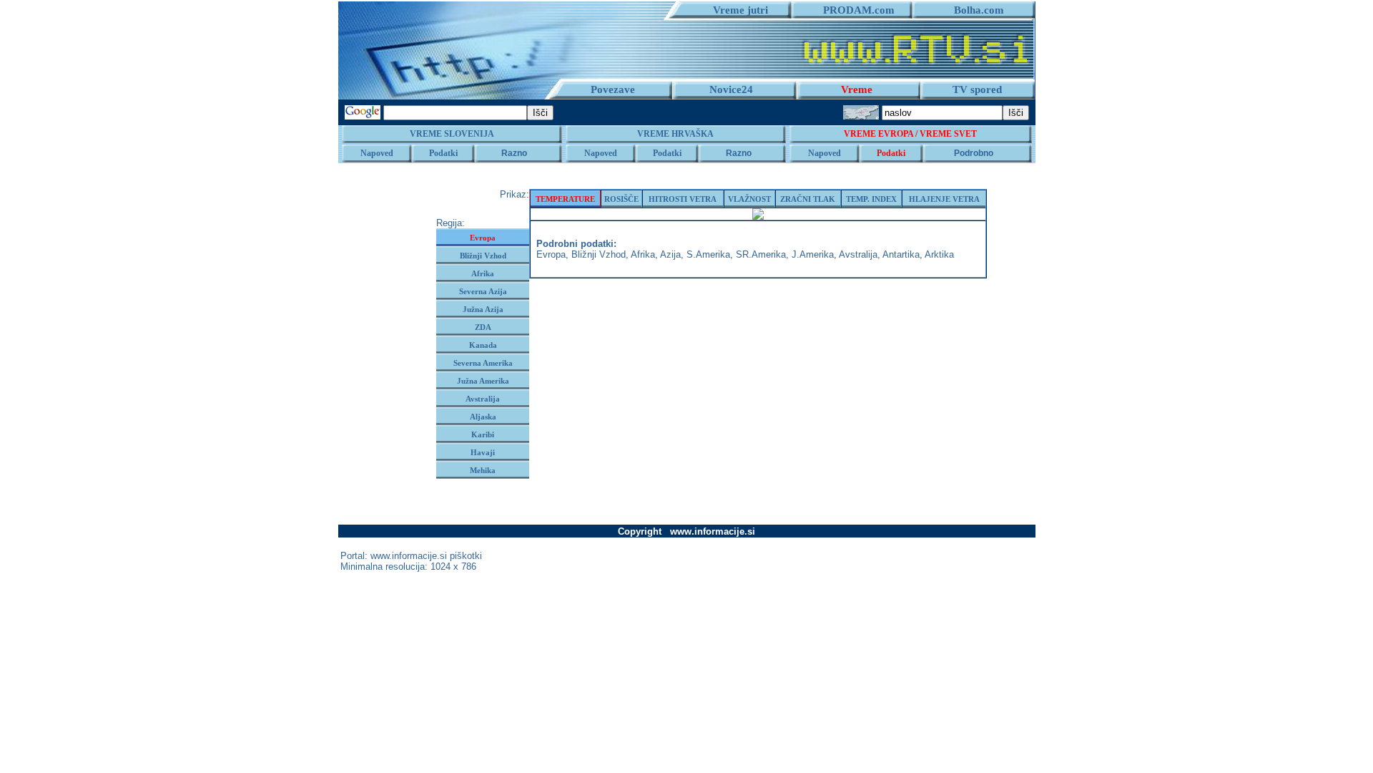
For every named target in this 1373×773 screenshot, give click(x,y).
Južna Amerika (483, 380)
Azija (670, 254)
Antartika (901, 254)
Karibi (482, 434)
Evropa (483, 237)
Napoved (376, 153)
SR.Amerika (761, 254)
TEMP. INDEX (871, 199)
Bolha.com (973, 10)
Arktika (939, 254)
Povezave (613, 89)
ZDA (483, 327)
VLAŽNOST (749, 199)
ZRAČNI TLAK (807, 199)
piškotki (466, 555)
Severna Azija (483, 291)
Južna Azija (483, 309)
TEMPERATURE (565, 199)
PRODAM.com (853, 10)
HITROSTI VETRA (683, 199)
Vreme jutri (735, 10)
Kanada (483, 345)
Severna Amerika (483, 363)
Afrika (482, 273)
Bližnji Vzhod (483, 255)
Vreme (856, 89)
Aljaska (483, 416)
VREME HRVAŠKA (675, 134)
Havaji (483, 452)
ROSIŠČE (621, 199)
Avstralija (483, 398)
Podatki (443, 153)
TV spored (977, 89)
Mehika (483, 470)
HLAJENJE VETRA (944, 199)
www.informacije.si (408, 555)
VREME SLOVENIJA (452, 134)
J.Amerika (813, 254)
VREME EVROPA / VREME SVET (910, 134)
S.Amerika (708, 254)
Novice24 (731, 89)
